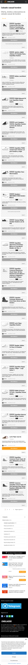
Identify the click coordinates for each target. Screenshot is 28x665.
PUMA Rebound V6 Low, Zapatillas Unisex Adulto (18, 100)
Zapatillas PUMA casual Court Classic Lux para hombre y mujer (17, 149)
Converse (21, 464)
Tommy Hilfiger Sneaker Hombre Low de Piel (17, 221)
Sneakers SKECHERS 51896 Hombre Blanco (17, 195)
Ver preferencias (14, 660)
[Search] (26, 2)
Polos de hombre (7, 528)
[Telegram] (12, 616)
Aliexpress (10, 559)
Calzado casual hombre (9, 523)
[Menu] (1, 2)
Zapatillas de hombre (8, 545)
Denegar (14, 656)
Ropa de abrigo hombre (8, 542)
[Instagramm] (7, 616)
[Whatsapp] (10, 616)
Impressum (19, 663)
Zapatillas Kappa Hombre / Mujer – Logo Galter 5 (17, 368)
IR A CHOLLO (14, 40)
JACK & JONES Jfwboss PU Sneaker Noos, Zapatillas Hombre (18, 54)
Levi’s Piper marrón (15, 437)
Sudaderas (6, 534)
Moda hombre (6, 520)
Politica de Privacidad (12, 663)
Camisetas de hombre (8, 531)
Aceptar (14, 653)
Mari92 (5, 37)
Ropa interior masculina (8, 539)
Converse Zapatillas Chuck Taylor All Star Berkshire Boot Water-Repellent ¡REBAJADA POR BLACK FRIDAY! (18, 486)
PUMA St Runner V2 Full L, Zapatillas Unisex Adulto (18, 392)
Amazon (12, 57)
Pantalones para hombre (9, 536)
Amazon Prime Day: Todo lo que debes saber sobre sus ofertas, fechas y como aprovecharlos (16, 564)
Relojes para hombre (8, 525)
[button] (26, 639)
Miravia (21, 31)
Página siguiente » (19, 509)
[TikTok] (5, 616)
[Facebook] (2, 616)
